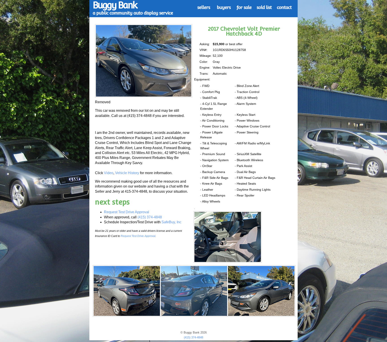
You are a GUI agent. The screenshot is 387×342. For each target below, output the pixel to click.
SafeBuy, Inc (171, 222)
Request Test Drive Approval (126, 212)
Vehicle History (127, 173)
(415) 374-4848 (150, 217)
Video (108, 173)
